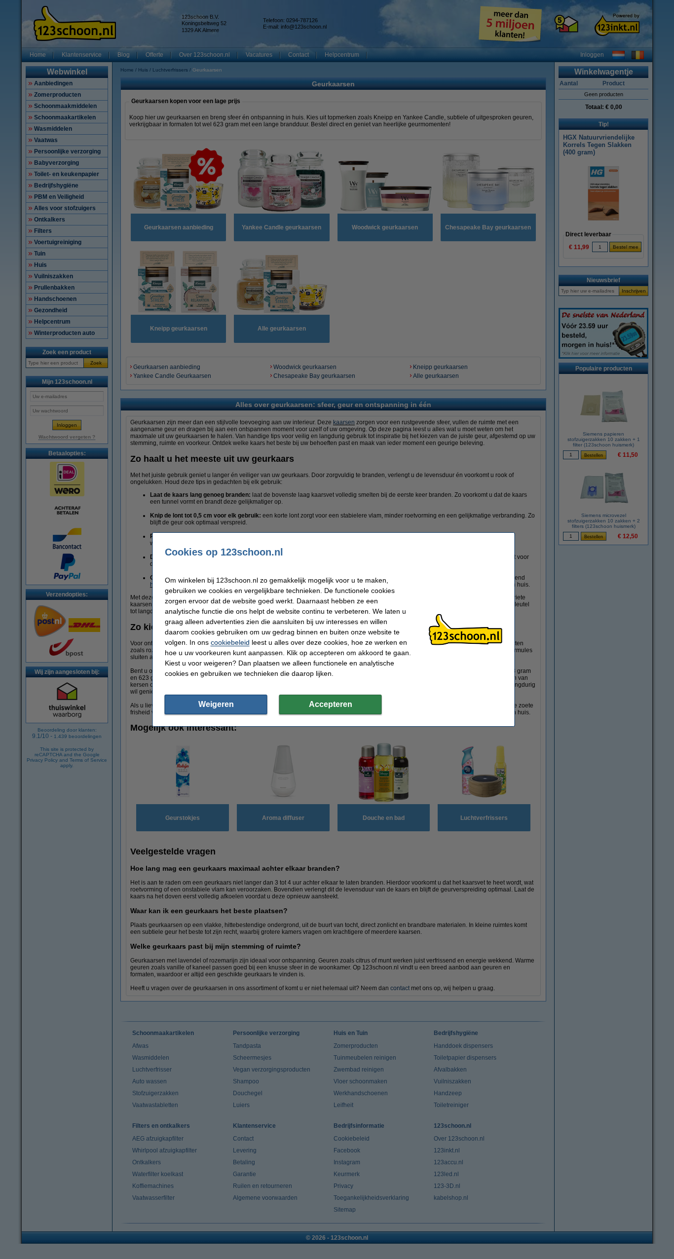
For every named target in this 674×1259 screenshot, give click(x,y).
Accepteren (330, 704)
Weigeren (216, 704)
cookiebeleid (230, 642)
